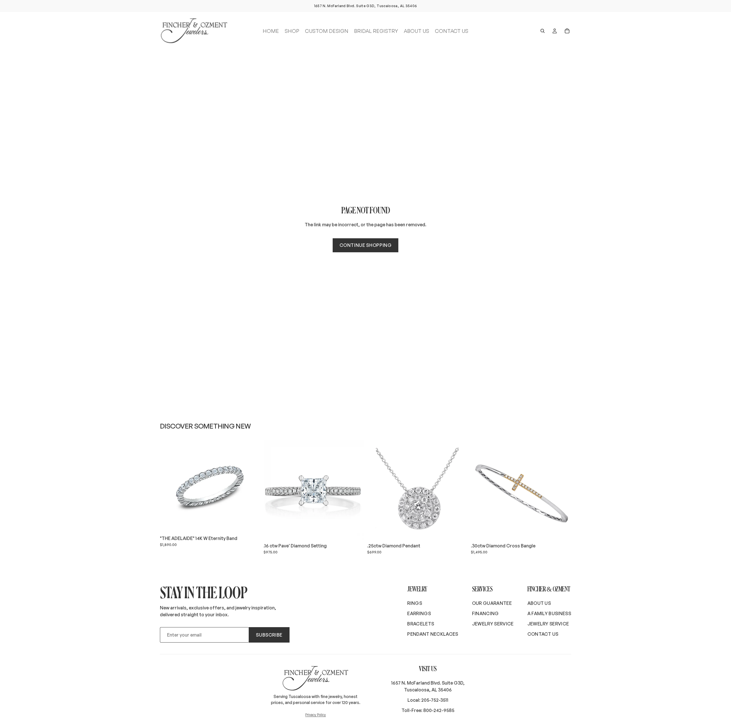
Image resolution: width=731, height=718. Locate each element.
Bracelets (420, 624)
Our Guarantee (492, 603)
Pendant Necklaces (432, 634)
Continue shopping (366, 245)
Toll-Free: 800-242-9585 (427, 710)
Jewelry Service (493, 624)
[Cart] (567, 31)
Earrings (419, 613)
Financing (485, 613)
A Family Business (549, 613)
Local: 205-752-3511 (427, 700)
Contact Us (543, 634)
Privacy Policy (315, 715)
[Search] (542, 31)
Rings (414, 603)
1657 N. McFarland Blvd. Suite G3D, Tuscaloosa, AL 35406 (428, 686)
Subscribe (269, 635)
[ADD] (251, 524)
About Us (539, 603)
